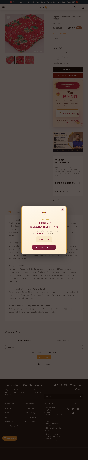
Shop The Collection (44, 247)
